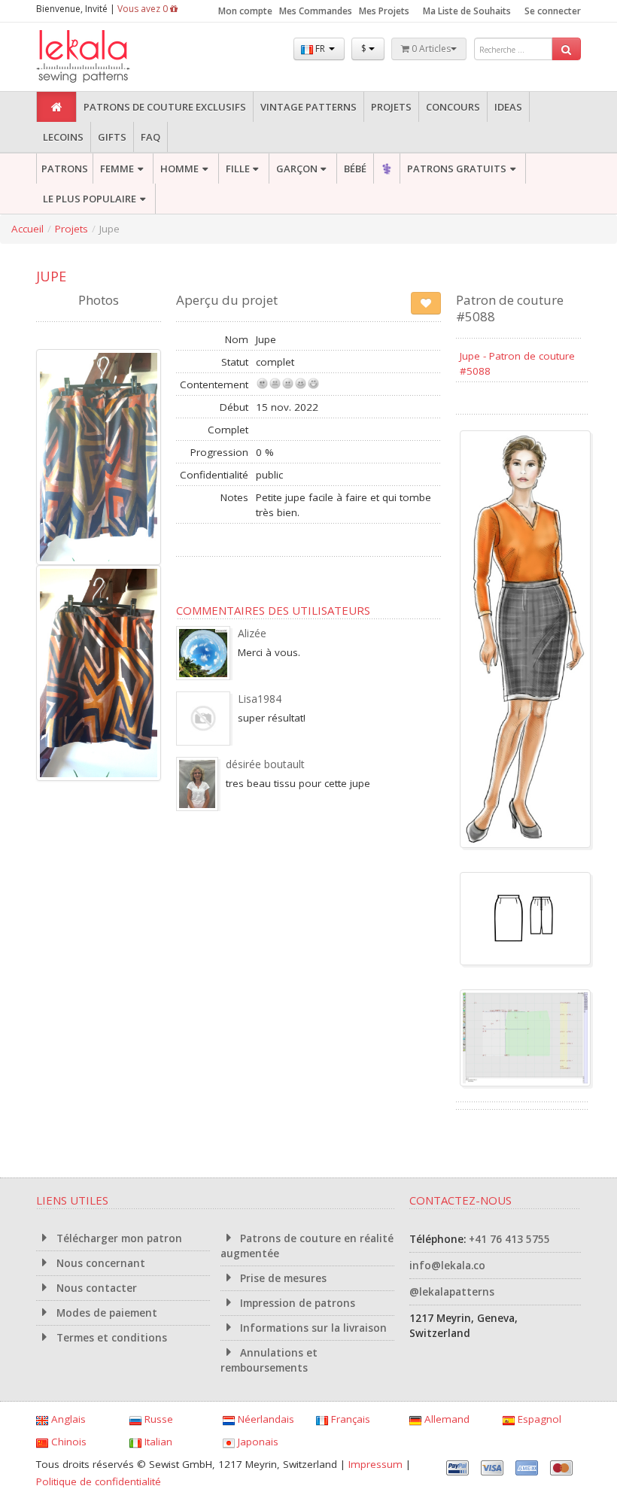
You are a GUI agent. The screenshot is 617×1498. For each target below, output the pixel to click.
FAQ (150, 137)
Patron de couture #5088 (510, 308)
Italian (156, 1441)
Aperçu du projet (227, 299)
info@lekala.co (447, 1265)
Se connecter (552, 11)
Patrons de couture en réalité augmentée (307, 1246)
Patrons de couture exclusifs (165, 107)
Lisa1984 (259, 698)
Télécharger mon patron (117, 1238)
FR (320, 48)
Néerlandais (264, 1419)
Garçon (297, 168)
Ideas (508, 107)
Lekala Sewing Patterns (111, 57)
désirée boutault (265, 764)
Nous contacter (95, 1288)
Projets (391, 107)
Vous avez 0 (143, 8)
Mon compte (245, 11)
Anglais (67, 1419)
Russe (157, 1419)
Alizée (252, 633)
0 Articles (430, 48)
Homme (179, 168)
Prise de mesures (282, 1278)
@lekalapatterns (451, 1292)
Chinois (67, 1441)
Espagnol (538, 1419)
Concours (453, 107)
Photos (98, 299)
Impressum (375, 1464)
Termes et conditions (110, 1338)
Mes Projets (384, 11)
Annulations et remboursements (269, 1360)
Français (349, 1419)
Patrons (64, 168)
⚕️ (387, 168)
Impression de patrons (296, 1303)
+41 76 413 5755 (509, 1239)
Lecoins (63, 137)
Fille (238, 168)
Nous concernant (99, 1263)
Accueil (27, 228)
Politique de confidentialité (98, 1481)
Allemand (445, 1419)
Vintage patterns (308, 107)
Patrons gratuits (456, 168)
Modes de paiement (105, 1313)
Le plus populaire (89, 198)
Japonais (256, 1441)
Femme (117, 168)
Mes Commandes (315, 11)
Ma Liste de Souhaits (467, 11)
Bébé (355, 168)
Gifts (112, 137)
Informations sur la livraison (312, 1328)
